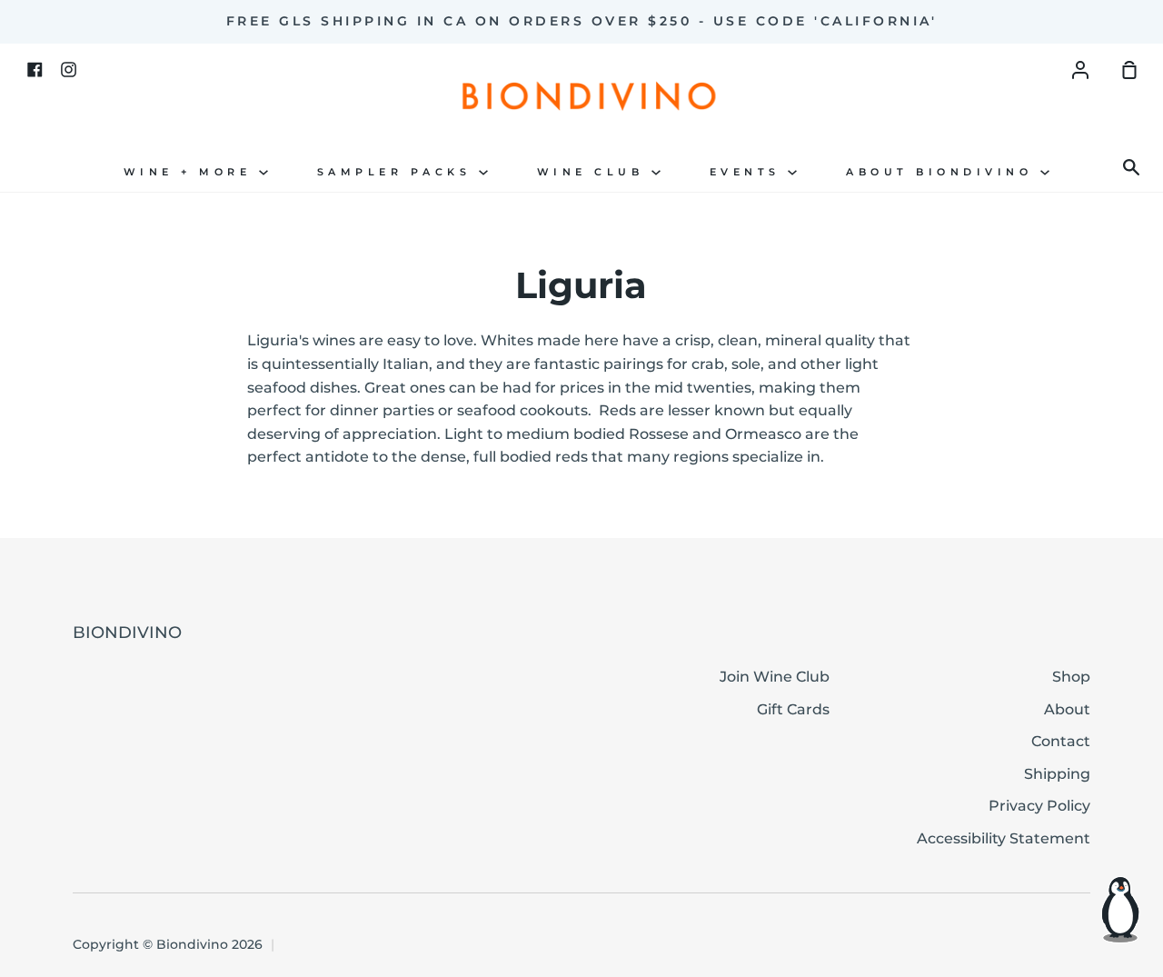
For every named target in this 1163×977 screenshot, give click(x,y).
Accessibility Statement (1003, 838)
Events (749, 172)
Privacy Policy (1039, 805)
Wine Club (594, 172)
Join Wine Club (775, 676)
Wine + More (191, 172)
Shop (1071, 676)
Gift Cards (793, 709)
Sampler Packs (398, 172)
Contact (1060, 741)
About (1067, 709)
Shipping (1057, 774)
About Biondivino (943, 172)
